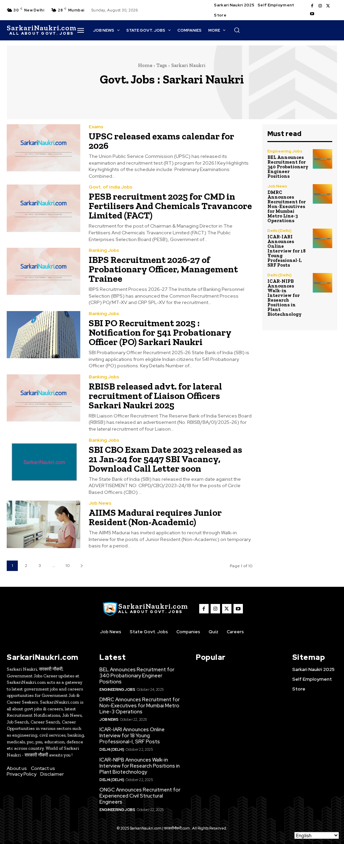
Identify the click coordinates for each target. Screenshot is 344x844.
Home (145, 65)
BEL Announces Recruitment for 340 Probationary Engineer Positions (287, 167)
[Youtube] (312, 14)
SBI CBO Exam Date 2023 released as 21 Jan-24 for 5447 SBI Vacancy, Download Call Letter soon (165, 459)
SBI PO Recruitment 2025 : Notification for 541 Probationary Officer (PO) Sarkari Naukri (160, 332)
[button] (237, 30)
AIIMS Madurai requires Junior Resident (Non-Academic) (155, 517)
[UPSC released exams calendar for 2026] (43, 147)
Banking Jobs (104, 250)
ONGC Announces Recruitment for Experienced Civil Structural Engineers (139, 795)
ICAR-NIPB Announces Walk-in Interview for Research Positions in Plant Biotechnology (284, 297)
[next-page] (81, 566)
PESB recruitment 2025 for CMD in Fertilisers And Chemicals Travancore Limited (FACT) (170, 206)
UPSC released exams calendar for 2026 (161, 141)
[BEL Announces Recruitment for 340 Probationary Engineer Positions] (322, 159)
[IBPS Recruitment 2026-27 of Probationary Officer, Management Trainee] (43, 271)
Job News (100, 503)
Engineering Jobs (284, 151)
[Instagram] (320, 6)
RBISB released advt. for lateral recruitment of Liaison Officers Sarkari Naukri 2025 (155, 396)
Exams (96, 126)
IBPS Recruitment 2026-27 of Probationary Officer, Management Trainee (163, 269)
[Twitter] (328, 6)
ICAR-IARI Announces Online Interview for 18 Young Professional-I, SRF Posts (286, 251)
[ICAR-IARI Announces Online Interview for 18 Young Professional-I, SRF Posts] (322, 238)
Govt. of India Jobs (110, 186)
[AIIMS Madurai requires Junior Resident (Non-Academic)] (43, 524)
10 (68, 565)
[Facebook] (312, 6)
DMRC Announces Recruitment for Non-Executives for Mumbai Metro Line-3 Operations (286, 207)
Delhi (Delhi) (279, 231)
